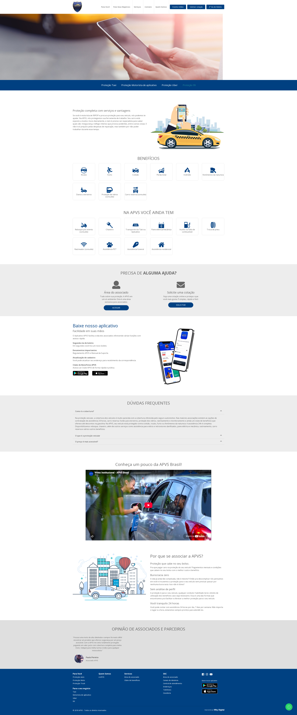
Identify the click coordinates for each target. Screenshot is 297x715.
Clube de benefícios (132, 680)
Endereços (167, 686)
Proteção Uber (170, 85)
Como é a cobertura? (84, 411)
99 (74, 701)
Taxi (74, 692)
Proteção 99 (189, 85)
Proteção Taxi (108, 85)
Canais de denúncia (170, 680)
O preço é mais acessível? (86, 441)
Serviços (137, 7)
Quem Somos (161, 7)
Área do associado (131, 677)
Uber (75, 698)
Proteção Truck (79, 683)
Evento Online (178, 7)
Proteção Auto (78, 677)
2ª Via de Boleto (215, 7)
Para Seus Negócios (121, 7)
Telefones (167, 690)
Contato (148, 7)
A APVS (101, 677)
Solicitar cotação (196, 7)
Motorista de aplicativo (82, 695)
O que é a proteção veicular (87, 435)
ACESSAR (116, 307)
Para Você (105, 7)
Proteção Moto (79, 680)
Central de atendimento (172, 683)
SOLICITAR (181, 305)
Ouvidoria (167, 693)
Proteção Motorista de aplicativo (139, 85)
